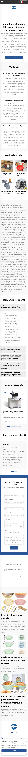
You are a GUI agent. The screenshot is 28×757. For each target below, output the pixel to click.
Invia (14, 548)
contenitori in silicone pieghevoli (12, 577)
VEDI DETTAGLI (7, 165)
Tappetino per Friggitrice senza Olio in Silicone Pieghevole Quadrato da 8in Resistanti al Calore (21, 174)
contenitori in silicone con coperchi (13, 573)
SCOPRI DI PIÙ (6, 421)
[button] (8, 426)
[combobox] (8, 502)
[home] (14, 7)
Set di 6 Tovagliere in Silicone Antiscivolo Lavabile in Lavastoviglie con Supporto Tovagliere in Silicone (7, 192)
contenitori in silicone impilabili (12, 580)
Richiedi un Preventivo (14, 57)
